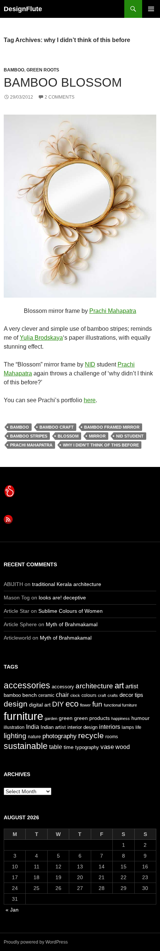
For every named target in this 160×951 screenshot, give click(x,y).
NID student (130, 436)
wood (122, 747)
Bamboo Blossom (63, 82)
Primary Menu (151, 9)
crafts (113, 695)
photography (59, 736)
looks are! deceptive (62, 598)
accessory (63, 686)
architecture (94, 686)
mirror (97, 436)
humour (140, 718)
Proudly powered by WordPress (36, 942)
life (138, 727)
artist (131, 686)
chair (62, 695)
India (32, 727)
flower (85, 705)
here (90, 400)
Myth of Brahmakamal (71, 624)
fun (97, 704)
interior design (82, 727)
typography (87, 747)
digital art (40, 705)
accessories (27, 685)
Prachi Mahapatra (112, 311)
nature (34, 736)
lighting (15, 736)
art (119, 685)
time (69, 747)
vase (107, 746)
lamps (128, 727)
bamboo (14, 70)
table (55, 747)
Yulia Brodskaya (41, 337)
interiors (109, 727)
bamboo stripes (28, 436)
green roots (42, 70)
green (66, 718)
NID (90, 364)
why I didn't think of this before (101, 445)
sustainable (26, 746)
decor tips (131, 695)
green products (92, 718)
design (16, 703)
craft (102, 695)
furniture (23, 716)
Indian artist (53, 727)
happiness (120, 718)
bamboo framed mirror (112, 427)
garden (51, 718)
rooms (111, 736)
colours (88, 695)
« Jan (12, 910)
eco (72, 703)
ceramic (46, 695)
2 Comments (59, 97)
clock (75, 695)
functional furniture (120, 705)
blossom (68, 436)
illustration (14, 727)
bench (29, 695)
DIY (58, 704)
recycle (91, 735)
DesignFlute (23, 9)
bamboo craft (56, 427)
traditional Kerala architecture (66, 584)
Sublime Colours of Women (70, 611)
